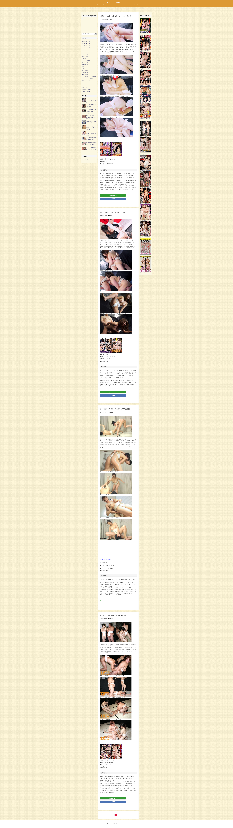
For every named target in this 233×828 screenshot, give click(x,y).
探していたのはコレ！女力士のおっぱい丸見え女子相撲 (91, 100)
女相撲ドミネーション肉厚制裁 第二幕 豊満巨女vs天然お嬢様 (91, 133)
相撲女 (84, 66)
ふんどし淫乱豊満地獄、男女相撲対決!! (113, 615)
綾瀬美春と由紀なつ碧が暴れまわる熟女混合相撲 (116, 16)
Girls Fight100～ (86, 45)
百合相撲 (84, 68)
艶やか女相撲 (85, 64)
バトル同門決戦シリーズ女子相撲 (89, 76)
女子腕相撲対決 (85, 70)
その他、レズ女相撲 (86, 89)
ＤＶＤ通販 (112, 198)
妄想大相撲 (85, 72)
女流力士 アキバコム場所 (87, 78)
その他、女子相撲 (86, 91)
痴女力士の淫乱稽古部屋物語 (88, 82)
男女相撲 (110, 19)
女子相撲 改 (85, 62)
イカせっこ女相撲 (86, 54)
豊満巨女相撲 (85, 74)
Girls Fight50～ (86, 47)
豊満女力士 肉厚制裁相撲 (87, 80)
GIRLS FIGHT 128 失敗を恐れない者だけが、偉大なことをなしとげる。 (91, 149)
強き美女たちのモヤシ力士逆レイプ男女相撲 (115, 409)
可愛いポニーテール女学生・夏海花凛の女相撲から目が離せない (91, 117)
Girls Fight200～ (86, 41)
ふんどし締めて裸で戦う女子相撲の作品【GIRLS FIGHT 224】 (91, 111)
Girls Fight (85, 49)
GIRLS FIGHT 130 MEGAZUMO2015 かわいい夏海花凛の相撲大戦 (91, 128)
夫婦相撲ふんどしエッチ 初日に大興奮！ (113, 212)
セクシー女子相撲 (86, 60)
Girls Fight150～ (86, 43)
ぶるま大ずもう (85, 56)
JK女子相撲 (85, 52)
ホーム (83, 9)
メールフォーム (85, 159)
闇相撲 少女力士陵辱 (86, 85)
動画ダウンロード (113, 195)
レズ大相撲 (85, 58)
